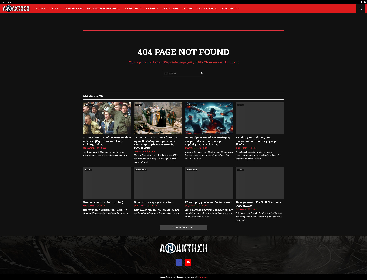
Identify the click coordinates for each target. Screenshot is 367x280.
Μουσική (88, 170)
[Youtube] (188, 262)
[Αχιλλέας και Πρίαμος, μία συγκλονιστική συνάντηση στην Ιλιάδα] (260, 118)
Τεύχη (54, 8)
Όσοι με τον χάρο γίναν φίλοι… (153, 202)
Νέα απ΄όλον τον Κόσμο (103, 8)
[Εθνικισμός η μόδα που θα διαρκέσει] (209, 183)
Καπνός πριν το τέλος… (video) (103, 202)
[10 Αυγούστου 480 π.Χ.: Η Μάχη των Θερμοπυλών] (260, 183)
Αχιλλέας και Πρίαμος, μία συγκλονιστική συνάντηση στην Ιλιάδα (256, 141)
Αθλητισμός (133, 8)
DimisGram (202, 277)
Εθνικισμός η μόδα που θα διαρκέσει (208, 202)
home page (182, 62)
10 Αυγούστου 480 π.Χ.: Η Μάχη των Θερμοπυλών (258, 203)
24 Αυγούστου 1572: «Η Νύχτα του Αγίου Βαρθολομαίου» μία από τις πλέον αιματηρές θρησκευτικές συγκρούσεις (155, 142)
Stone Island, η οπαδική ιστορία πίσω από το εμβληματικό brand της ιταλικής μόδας (107, 141)
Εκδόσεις (152, 8)
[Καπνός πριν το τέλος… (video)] (107, 183)
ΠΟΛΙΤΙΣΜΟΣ (228, 8)
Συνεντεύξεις (206, 8)
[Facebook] (179, 262)
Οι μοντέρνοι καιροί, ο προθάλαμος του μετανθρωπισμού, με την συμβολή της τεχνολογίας (207, 141)
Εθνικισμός (170, 8)
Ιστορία (188, 8)
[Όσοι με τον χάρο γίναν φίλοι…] (158, 183)
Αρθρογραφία (74, 8)
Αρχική (41, 8)
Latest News (93, 95)
